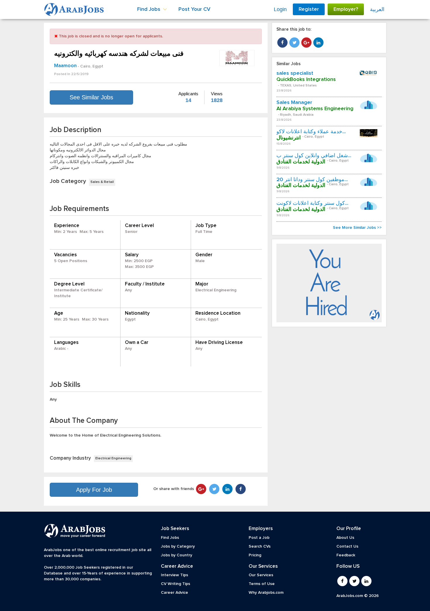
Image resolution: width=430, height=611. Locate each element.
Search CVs (260, 546)
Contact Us (347, 546)
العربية (377, 9)
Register (309, 9)
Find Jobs (170, 538)
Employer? (345, 9)
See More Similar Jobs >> (357, 228)
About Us (345, 538)
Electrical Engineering (113, 458)
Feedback (345, 555)
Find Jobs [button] (149, 9)
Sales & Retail (102, 182)
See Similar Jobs (91, 97)
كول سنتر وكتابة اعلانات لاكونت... (312, 203)
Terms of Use (262, 584)
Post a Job (259, 538)
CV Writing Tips (175, 584)
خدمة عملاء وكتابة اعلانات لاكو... (311, 131)
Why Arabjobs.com (266, 593)
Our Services (261, 575)
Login (280, 9)
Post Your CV (194, 9)
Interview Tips (174, 575)
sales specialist (294, 73)
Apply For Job (94, 490)
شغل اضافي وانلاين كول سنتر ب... (313, 155)
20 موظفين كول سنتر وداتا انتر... (312, 179)
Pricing (255, 555)
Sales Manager (294, 102)
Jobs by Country (176, 555)
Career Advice (174, 593)
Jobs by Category (178, 546)
